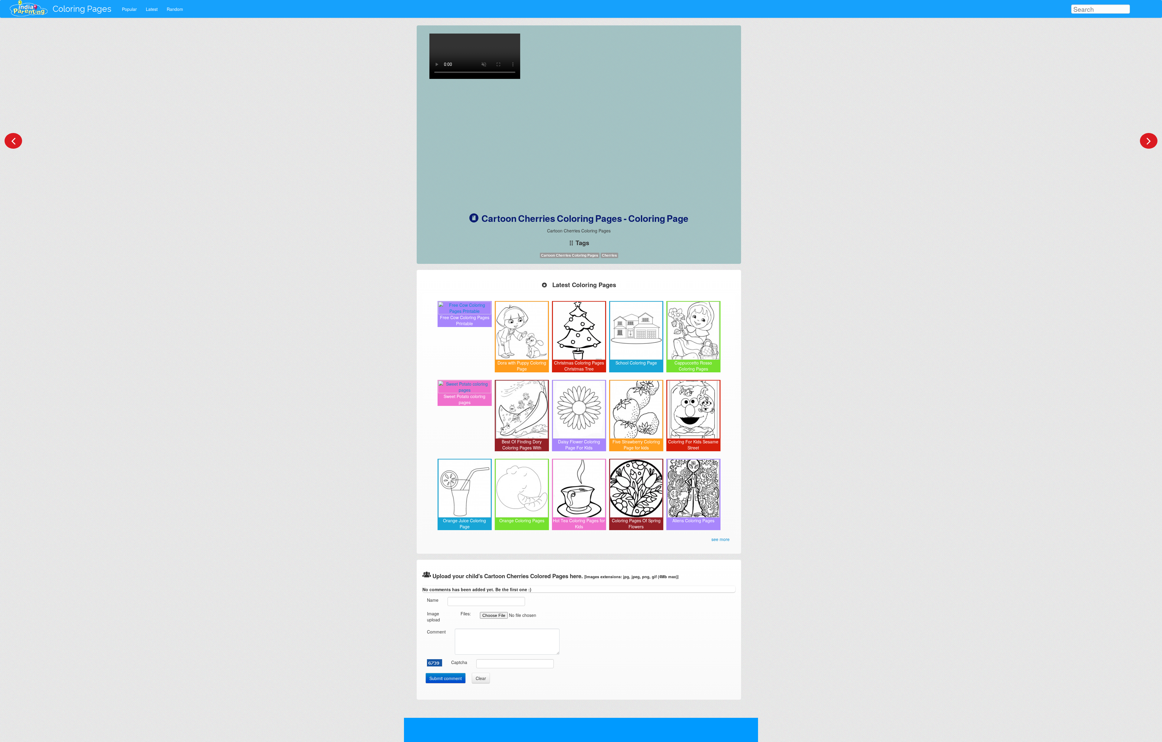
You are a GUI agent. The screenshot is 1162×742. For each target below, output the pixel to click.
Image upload (433, 617)
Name (432, 600)
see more (720, 539)
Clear (481, 678)
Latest (152, 9)
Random (175, 9)
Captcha (459, 662)
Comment (436, 632)
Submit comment (445, 678)
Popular (129, 9)
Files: (466, 614)
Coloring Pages (82, 9)
